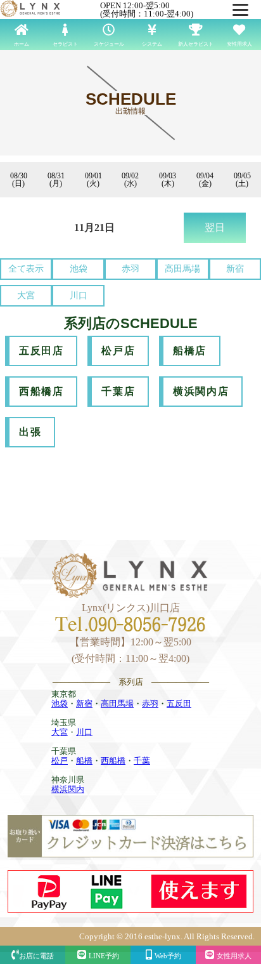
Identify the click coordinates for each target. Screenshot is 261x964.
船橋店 (190, 350)
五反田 (179, 703)
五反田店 (41, 350)
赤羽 (130, 269)
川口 (78, 295)
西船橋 (113, 760)
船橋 (84, 760)
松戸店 (118, 350)
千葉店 (118, 391)
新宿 (235, 269)
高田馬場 (182, 269)
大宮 (26, 295)
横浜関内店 (201, 391)
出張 (30, 431)
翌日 (215, 227)
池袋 (78, 269)
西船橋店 (41, 391)
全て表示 (26, 269)
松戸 (59, 760)
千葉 (142, 760)
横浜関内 (67, 789)
